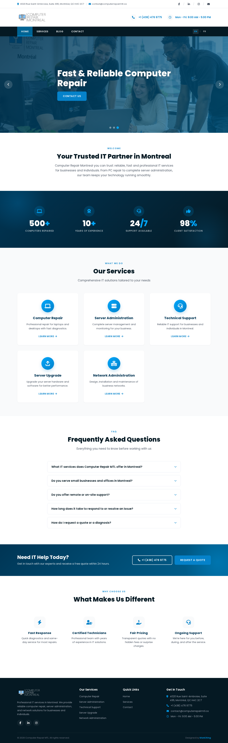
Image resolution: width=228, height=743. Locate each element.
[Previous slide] (8, 84)
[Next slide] (219, 84)
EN (195, 31)
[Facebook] (179, 4)
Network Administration (92, 718)
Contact (77, 31)
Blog (59, 31)
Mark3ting (205, 737)
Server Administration (91, 702)
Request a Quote (192, 560)
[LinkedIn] (188, 4)
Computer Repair (89, 696)
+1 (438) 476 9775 (150, 17)
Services (42, 31)
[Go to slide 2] (114, 128)
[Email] (208, 4)
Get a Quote (72, 96)
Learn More (46, 336)
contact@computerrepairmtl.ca (109, 3)
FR (204, 31)
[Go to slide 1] (110, 127)
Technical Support (90, 707)
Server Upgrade (88, 712)
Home (25, 31)
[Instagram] (198, 4)
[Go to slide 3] (118, 128)
